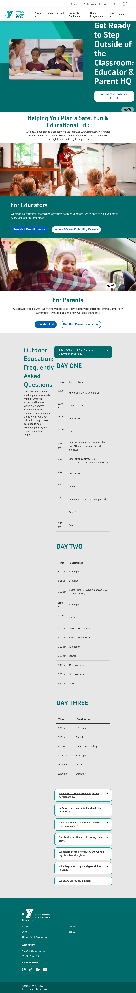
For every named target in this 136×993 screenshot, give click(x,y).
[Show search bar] (131, 14)
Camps (49, 12)
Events (123, 14)
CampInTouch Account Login (35, 937)
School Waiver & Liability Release (76, 229)
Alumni (72, 926)
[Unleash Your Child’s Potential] (14, 14)
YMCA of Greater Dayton (33, 951)
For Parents (89, 4)
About (38, 12)
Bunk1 (72, 932)
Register (75, 4)
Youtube (45, 969)
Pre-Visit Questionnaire (29, 229)
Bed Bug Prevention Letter (80, 324)
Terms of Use (41, 989)
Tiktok (32, 969)
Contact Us (27, 926)
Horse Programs (96, 14)
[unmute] (126, 109)
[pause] (129, 109)
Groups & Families (74, 14)
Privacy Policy (28, 989)
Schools (61, 12)
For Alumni (104, 4)
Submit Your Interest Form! (114, 96)
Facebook (38, 969)
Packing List (46, 324)
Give (112, 12)
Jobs (116, 4)
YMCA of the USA (30, 956)
